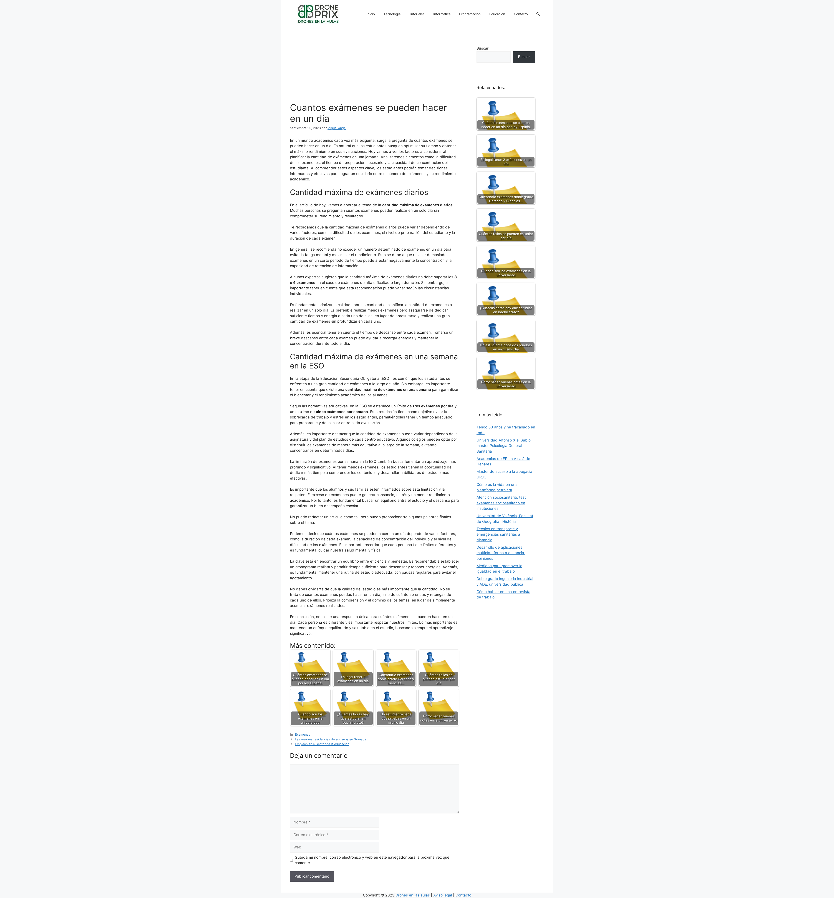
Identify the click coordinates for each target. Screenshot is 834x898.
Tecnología (392, 14)
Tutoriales (417, 14)
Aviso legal (443, 895)
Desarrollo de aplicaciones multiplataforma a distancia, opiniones (501, 553)
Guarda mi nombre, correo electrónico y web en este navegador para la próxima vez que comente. (372, 860)
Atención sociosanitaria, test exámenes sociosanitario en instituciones (501, 503)
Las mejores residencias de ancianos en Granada (330, 739)
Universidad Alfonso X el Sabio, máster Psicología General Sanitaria (504, 445)
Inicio (371, 14)
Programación (470, 14)
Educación (497, 14)
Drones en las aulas (413, 895)
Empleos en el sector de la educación (322, 744)
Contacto (521, 14)
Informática (441, 14)
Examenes (302, 734)
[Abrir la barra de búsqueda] (538, 14)
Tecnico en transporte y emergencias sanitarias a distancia (498, 534)
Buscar (482, 48)
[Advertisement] (374, 69)
